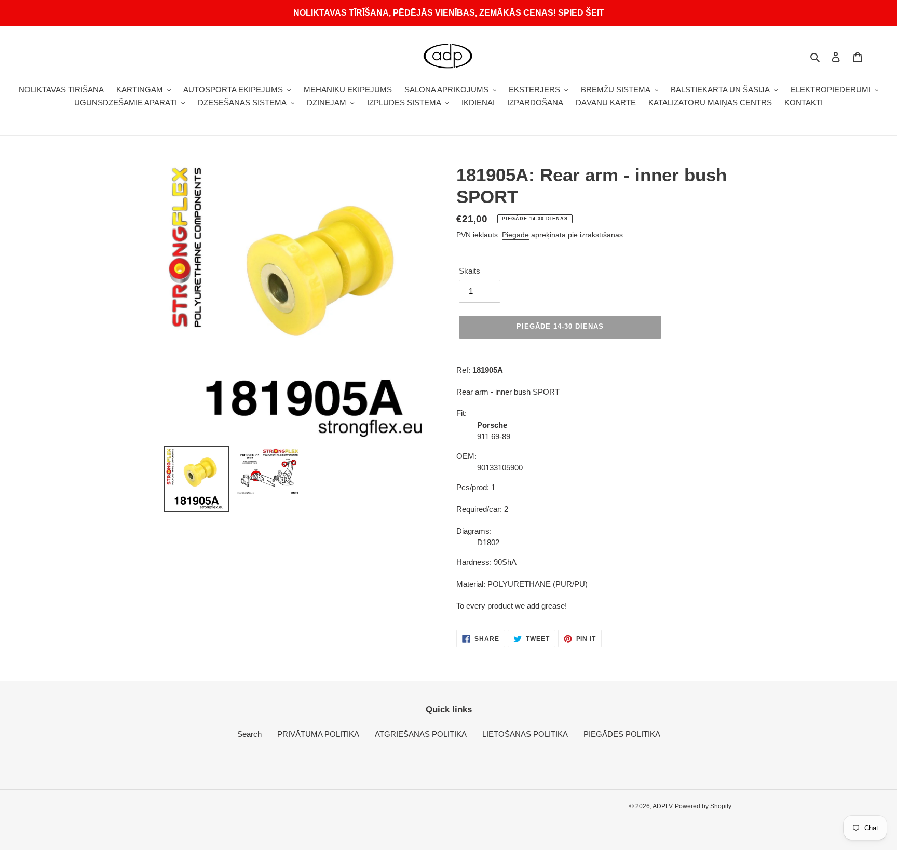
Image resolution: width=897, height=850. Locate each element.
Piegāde (515, 235)
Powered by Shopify (703, 806)
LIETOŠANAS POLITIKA (525, 734)
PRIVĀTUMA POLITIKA (318, 734)
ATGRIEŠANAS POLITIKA (421, 734)
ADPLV (663, 806)
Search (249, 734)
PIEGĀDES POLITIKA (621, 734)
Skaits (469, 270)
